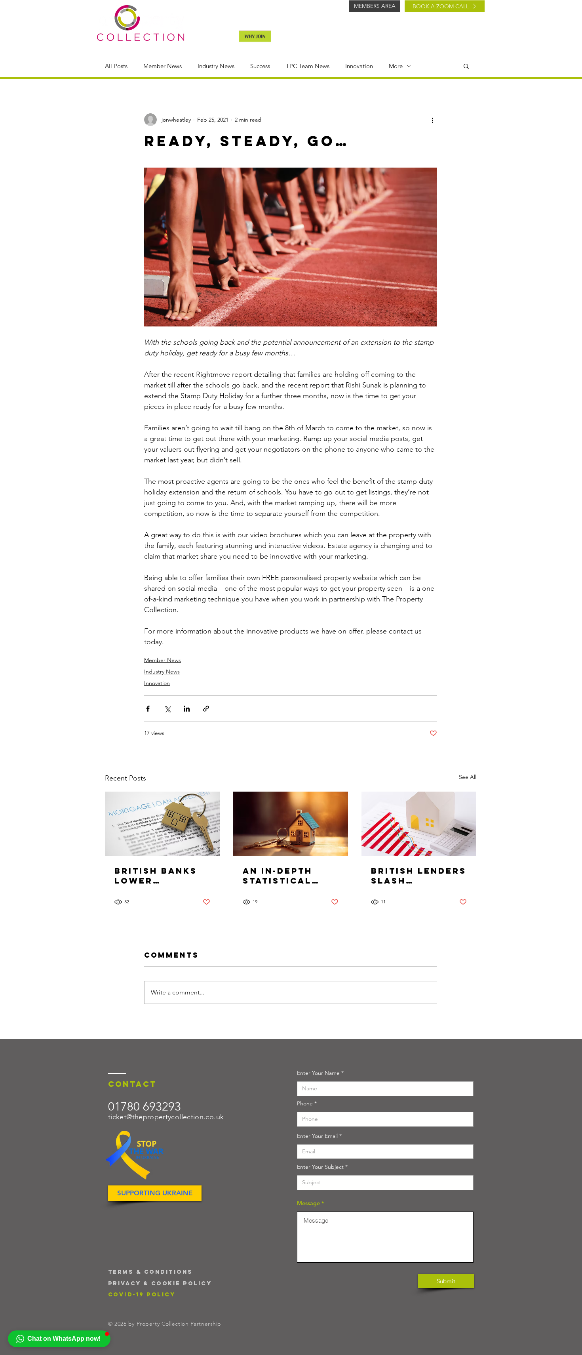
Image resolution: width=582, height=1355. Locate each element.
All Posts (116, 66)
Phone (305, 1103)
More (396, 66)
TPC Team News (307, 66)
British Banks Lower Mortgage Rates (155, 876)
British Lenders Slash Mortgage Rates (418, 876)
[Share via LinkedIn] (186, 708)
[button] (466, 66)
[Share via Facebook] (148, 708)
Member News (162, 66)
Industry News (216, 66)
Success (260, 66)
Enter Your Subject (320, 1167)
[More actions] (432, 119)
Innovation (359, 66)
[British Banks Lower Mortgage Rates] (162, 824)
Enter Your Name (318, 1073)
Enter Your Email (317, 1136)
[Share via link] (206, 708)
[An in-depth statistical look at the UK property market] (290, 824)
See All (467, 777)
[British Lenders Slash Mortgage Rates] (418, 824)
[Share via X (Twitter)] (167, 708)
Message (308, 1203)
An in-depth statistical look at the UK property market (287, 876)
